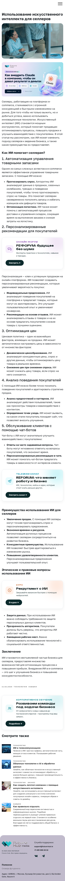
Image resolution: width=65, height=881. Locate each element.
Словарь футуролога (11, 868)
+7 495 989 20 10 (41, 850)
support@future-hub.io (43, 846)
